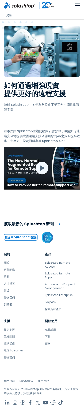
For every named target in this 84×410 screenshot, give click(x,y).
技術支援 (9, 330)
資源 (6, 290)
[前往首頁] (19, 5)
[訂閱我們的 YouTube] (45, 402)
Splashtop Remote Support (57, 275)
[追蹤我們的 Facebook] (30, 402)
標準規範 (9, 381)
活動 (6, 277)
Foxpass (50, 302)
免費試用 (50, 330)
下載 (47, 336)
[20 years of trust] (45, 5)
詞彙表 (8, 304)
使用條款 (43, 381)
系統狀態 (9, 336)
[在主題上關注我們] (22, 402)
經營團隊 (9, 270)
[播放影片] (42, 168)
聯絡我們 (9, 298)
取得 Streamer (13, 350)
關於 (7, 254)
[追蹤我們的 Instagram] (15, 402)
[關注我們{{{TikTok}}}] (60, 402)
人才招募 (9, 284)
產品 (48, 254)
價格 (47, 344)
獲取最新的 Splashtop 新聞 (29, 224)
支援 (7, 321)
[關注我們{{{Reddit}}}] (53, 402)
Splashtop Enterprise (59, 295)
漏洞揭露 (9, 344)
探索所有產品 (53, 309)
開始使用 (51, 321)
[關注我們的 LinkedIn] (7, 402)
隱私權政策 (26, 381)
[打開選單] (77, 6)
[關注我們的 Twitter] (37, 402)
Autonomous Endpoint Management (60, 286)
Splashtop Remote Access (57, 265)
